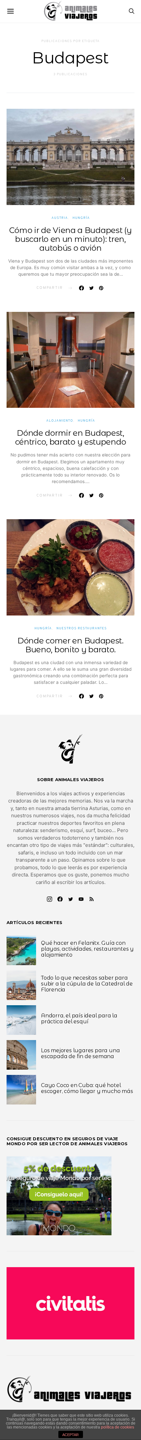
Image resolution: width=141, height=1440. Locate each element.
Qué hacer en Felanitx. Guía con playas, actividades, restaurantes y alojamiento (87, 949)
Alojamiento (59, 421)
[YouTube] (81, 899)
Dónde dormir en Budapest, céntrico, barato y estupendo (70, 437)
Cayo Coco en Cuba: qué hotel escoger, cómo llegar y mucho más (87, 1088)
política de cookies (117, 1427)
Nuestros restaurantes (81, 628)
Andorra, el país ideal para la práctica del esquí (79, 1018)
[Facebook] (60, 899)
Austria (59, 218)
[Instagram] (49, 899)
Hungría (81, 218)
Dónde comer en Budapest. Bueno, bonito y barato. (70, 645)
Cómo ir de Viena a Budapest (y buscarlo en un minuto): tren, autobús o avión (70, 239)
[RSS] (91, 899)
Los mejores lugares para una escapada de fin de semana (80, 1053)
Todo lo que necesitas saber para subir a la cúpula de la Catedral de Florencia (87, 984)
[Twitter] (70, 899)
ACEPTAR (70, 1435)
